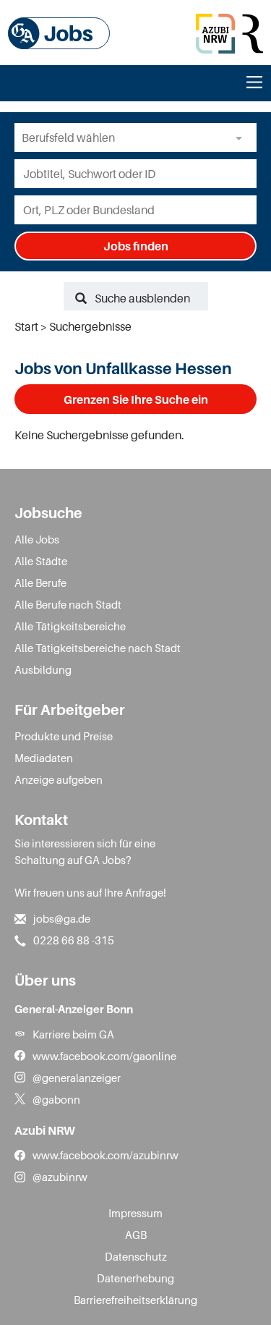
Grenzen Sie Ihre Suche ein (136, 399)
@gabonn (56, 1099)
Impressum (135, 1212)
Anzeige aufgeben (58, 779)
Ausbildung (43, 669)
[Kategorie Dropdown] (242, 137)
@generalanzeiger (77, 1077)
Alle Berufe (40, 582)
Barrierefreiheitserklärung (135, 1299)
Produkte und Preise (63, 735)
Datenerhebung (135, 1277)
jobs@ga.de (61, 918)
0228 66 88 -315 (73, 940)
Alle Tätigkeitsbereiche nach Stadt (97, 647)
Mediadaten (43, 757)
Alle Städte (40, 560)
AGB (136, 1234)
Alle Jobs (36, 539)
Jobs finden (135, 246)
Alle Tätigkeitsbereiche (70, 625)
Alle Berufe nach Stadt (67, 604)
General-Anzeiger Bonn (73, 1008)
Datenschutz (136, 1256)
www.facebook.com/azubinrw (105, 1154)
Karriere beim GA (73, 1034)
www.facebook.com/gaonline (104, 1055)
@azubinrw (60, 1176)
